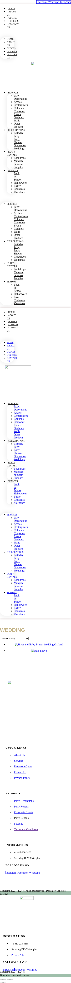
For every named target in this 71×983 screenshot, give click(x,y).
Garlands (19, 117)
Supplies (18, 167)
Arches (18, 101)
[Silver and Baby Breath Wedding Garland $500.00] (39, 646)
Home (11, 8)
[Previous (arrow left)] (1, 982)
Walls (17, 120)
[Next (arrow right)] (4, 982)
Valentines (19, 192)
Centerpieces (21, 104)
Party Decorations (20, 97)
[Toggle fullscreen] (4, 979)
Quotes (12, 18)
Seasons (13, 170)
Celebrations (16, 130)
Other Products (18, 125)
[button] (7, 33)
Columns (19, 108)
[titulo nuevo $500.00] (39, 652)
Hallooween (20, 182)
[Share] (8, 979)
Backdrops (20, 157)
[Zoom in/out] (1, 979)
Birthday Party (18, 134)
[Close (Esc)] (11, 979)
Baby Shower (18, 141)
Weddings (19, 148)
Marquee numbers (18, 162)
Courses (13, 21)
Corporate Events (19, 113)
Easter (17, 185)
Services (13, 92)
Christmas (19, 188)
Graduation (20, 145)
